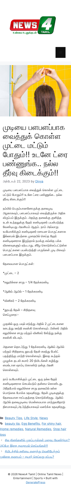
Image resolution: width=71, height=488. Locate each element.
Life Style (31, 418)
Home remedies (11, 429)
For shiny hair (51, 423)
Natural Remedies (38, 429)
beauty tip (12, 423)
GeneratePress (35, 482)
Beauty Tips (13, 418)
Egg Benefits (30, 423)
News (44, 418)
